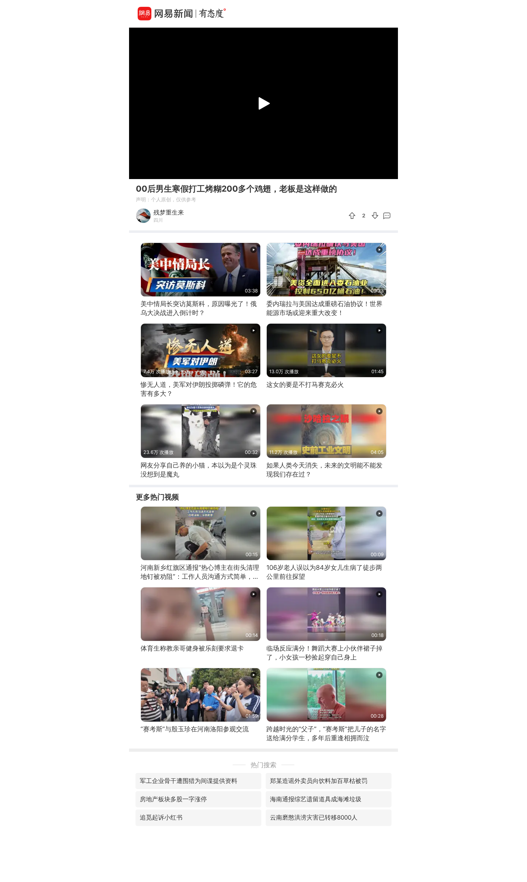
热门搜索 (263, 765)
